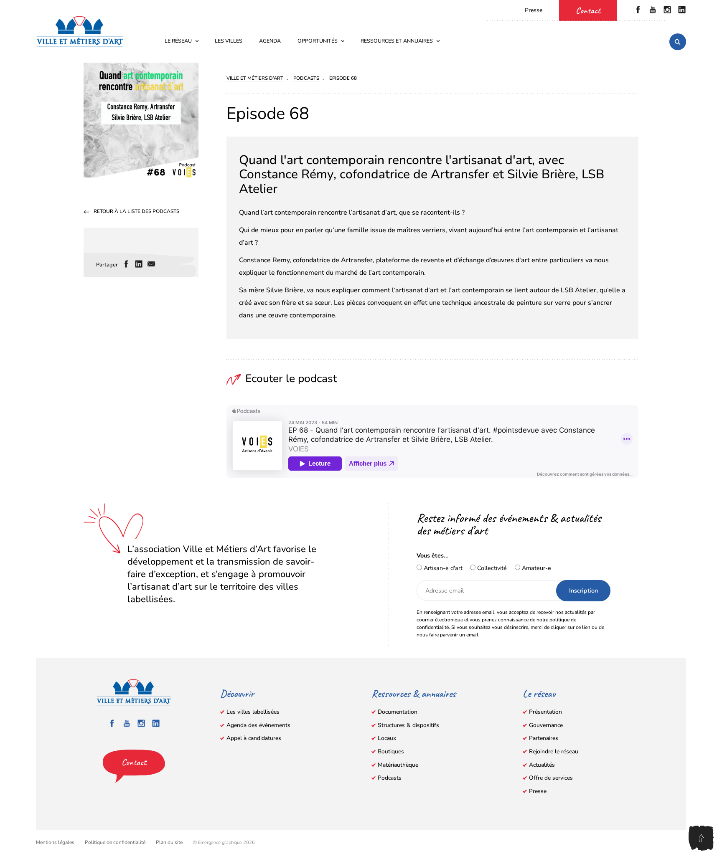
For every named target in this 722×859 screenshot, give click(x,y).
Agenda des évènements (258, 725)
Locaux (387, 738)
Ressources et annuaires (397, 40)
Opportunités (317, 40)
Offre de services (551, 778)
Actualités (542, 765)
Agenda (270, 40)
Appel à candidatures (253, 738)
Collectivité (491, 568)
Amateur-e (535, 568)
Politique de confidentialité (115, 842)
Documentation (397, 712)
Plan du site (169, 842)
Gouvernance (546, 725)
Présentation (545, 712)
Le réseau (178, 40)
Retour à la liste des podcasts (136, 211)
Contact (588, 10)
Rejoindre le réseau (553, 751)
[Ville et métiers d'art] (80, 31)
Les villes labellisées (253, 712)
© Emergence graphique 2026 (224, 842)
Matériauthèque (398, 765)
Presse (533, 10)
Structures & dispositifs (408, 725)
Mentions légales (55, 842)
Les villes (228, 40)
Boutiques (391, 751)
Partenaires (543, 738)
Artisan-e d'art (442, 568)
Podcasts (390, 778)
